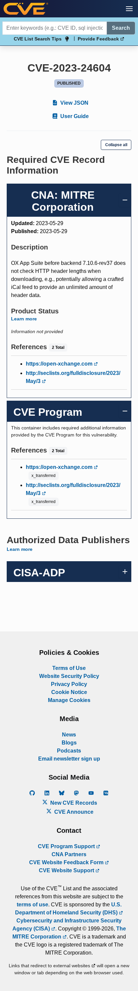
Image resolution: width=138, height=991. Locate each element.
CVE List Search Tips (38, 38)
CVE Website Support (67, 870)
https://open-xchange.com (60, 364)
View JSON (73, 103)
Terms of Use (69, 668)
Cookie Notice (69, 692)
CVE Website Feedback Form (67, 862)
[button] (129, 8)
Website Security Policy (69, 676)
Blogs (69, 743)
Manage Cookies (69, 700)
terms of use (32, 904)
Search (121, 28)
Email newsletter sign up (69, 759)
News (69, 734)
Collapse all (116, 144)
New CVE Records (73, 803)
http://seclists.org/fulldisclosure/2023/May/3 (73, 377)
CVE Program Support (67, 846)
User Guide (74, 116)
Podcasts (69, 751)
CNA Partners (69, 854)
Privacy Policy (69, 684)
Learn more (24, 318)
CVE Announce (73, 812)
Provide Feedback (99, 38)
